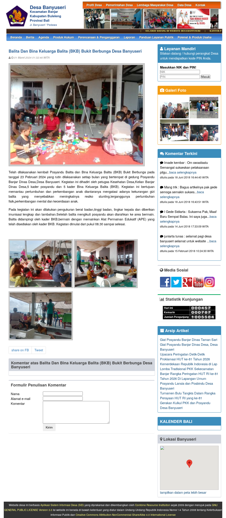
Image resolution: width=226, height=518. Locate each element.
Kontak (200, 5)
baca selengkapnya (182, 172)
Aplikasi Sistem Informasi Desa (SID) (62, 505)
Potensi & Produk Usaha (194, 37)
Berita (30, 37)
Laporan (129, 37)
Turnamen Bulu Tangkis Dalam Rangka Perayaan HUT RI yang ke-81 (187, 395)
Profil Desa (94, 5)
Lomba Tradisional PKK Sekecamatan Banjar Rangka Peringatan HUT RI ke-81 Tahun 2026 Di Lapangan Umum (189, 373)
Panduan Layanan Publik (156, 37)
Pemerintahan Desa (119, 5)
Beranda (16, 37)
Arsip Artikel (176, 330)
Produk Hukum (63, 37)
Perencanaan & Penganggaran (99, 37)
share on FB (20, 350)
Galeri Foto (175, 90)
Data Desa (184, 5)
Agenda (43, 37)
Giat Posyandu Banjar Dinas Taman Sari (188, 339)
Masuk (205, 76)
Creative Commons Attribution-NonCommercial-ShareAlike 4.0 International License (126, 514)
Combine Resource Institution (152, 505)
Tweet (38, 350)
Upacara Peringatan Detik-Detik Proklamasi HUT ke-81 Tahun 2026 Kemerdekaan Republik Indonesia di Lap (188, 359)
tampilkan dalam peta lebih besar (183, 492)
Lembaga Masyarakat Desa (155, 5)
